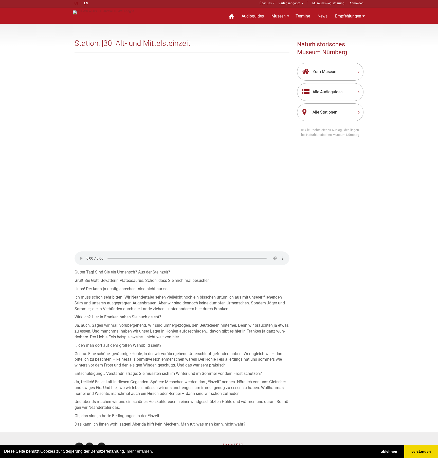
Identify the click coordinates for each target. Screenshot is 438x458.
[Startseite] (231, 15)
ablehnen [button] (389, 451)
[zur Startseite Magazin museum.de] (103, 12)
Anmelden (356, 3)
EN (86, 3)
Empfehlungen (348, 16)
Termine (303, 16)
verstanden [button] (421, 451)
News (322, 16)
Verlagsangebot (289, 3)
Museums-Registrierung (328, 3)
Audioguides (253, 16)
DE (76, 3)
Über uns (266, 3)
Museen (278, 16)
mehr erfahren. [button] (140, 451)
